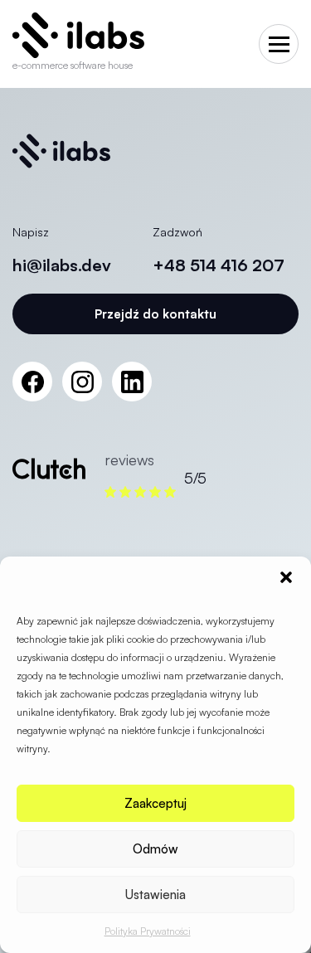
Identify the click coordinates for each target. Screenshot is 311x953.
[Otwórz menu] (279, 44)
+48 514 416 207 (218, 265)
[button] (286, 577)
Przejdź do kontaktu (155, 314)
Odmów (155, 849)
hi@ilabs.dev (61, 265)
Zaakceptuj (155, 803)
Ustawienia (155, 894)
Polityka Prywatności (147, 931)
